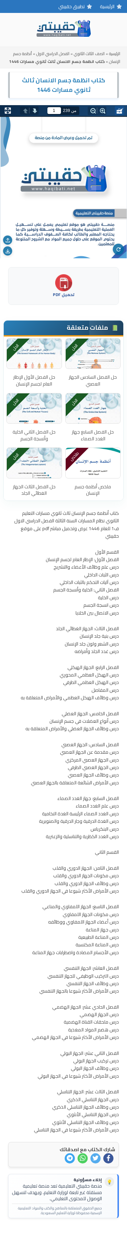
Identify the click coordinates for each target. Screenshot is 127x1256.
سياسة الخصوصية (52, 1234)
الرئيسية (107, 6)
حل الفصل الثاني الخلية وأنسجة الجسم (34, 435)
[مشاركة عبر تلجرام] (70, 1158)
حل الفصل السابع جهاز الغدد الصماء (93, 435)
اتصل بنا (84, 1234)
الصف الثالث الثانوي (89, 54)
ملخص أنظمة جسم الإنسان (93, 490)
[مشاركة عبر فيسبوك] (108, 1158)
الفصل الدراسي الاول (52, 54)
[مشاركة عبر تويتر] (95, 1158)
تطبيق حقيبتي (71, 6)
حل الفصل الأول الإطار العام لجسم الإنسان (34, 380)
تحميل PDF (64, 294)
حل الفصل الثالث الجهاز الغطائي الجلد (34, 490)
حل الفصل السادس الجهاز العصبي (93, 380)
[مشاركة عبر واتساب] (83, 1158)
